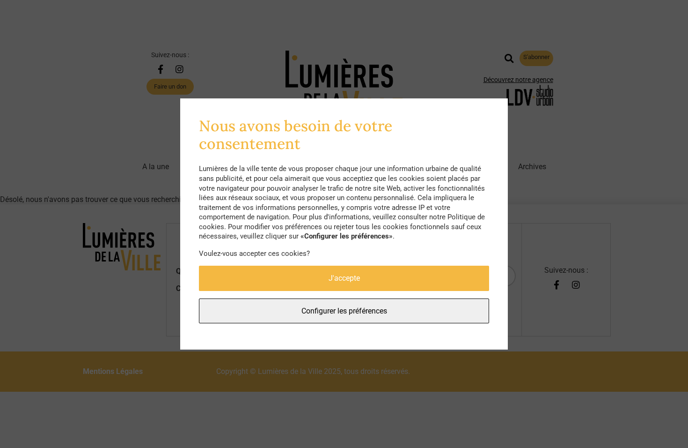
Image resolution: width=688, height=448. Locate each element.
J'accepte (344, 278)
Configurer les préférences (344, 310)
